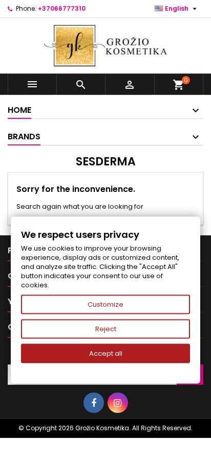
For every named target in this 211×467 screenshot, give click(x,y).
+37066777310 (62, 8)
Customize (105, 304)
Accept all (105, 353)
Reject (105, 329)
